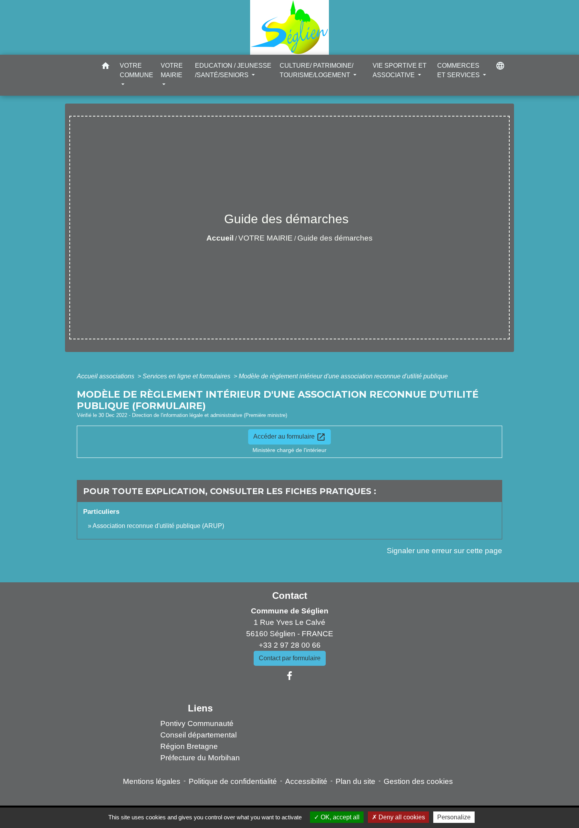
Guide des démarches (335, 238)
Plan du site (355, 781)
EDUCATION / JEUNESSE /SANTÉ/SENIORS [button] (233, 70)
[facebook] (289, 676)
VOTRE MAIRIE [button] (172, 70)
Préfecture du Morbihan (200, 758)
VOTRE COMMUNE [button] (136, 70)
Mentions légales (151, 781)
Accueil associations (106, 376)
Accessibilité (306, 781)
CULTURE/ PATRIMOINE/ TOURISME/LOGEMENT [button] (316, 70)
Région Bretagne (189, 746)
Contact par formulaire (290, 658)
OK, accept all (339, 817)
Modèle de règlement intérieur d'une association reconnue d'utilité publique (343, 376)
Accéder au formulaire (289, 437)
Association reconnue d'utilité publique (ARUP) (158, 525)
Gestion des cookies (418, 781)
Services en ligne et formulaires (187, 376)
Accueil (220, 238)
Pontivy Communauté (197, 723)
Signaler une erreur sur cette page (444, 550)
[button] (106, 67)
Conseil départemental (198, 735)
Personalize (454, 817)
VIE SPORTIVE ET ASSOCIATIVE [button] (400, 70)
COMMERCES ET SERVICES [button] (459, 70)
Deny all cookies (401, 817)
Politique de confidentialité (233, 781)
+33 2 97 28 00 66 (290, 645)
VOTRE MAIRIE (265, 238)
